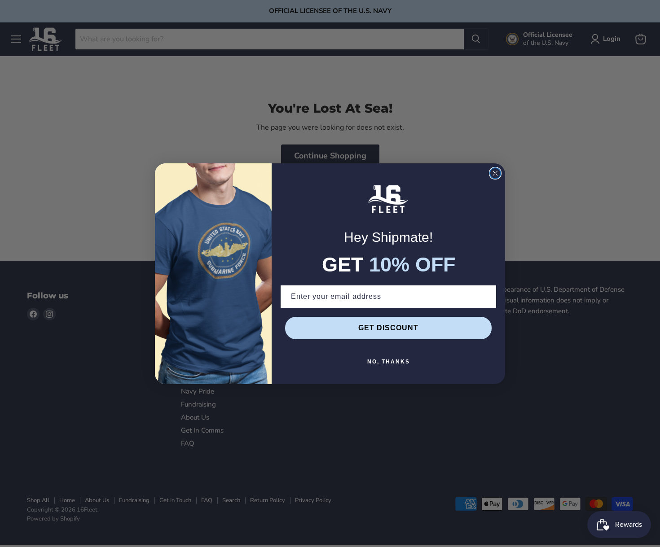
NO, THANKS (388, 362)
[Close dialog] (495, 173)
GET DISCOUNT (388, 328)
